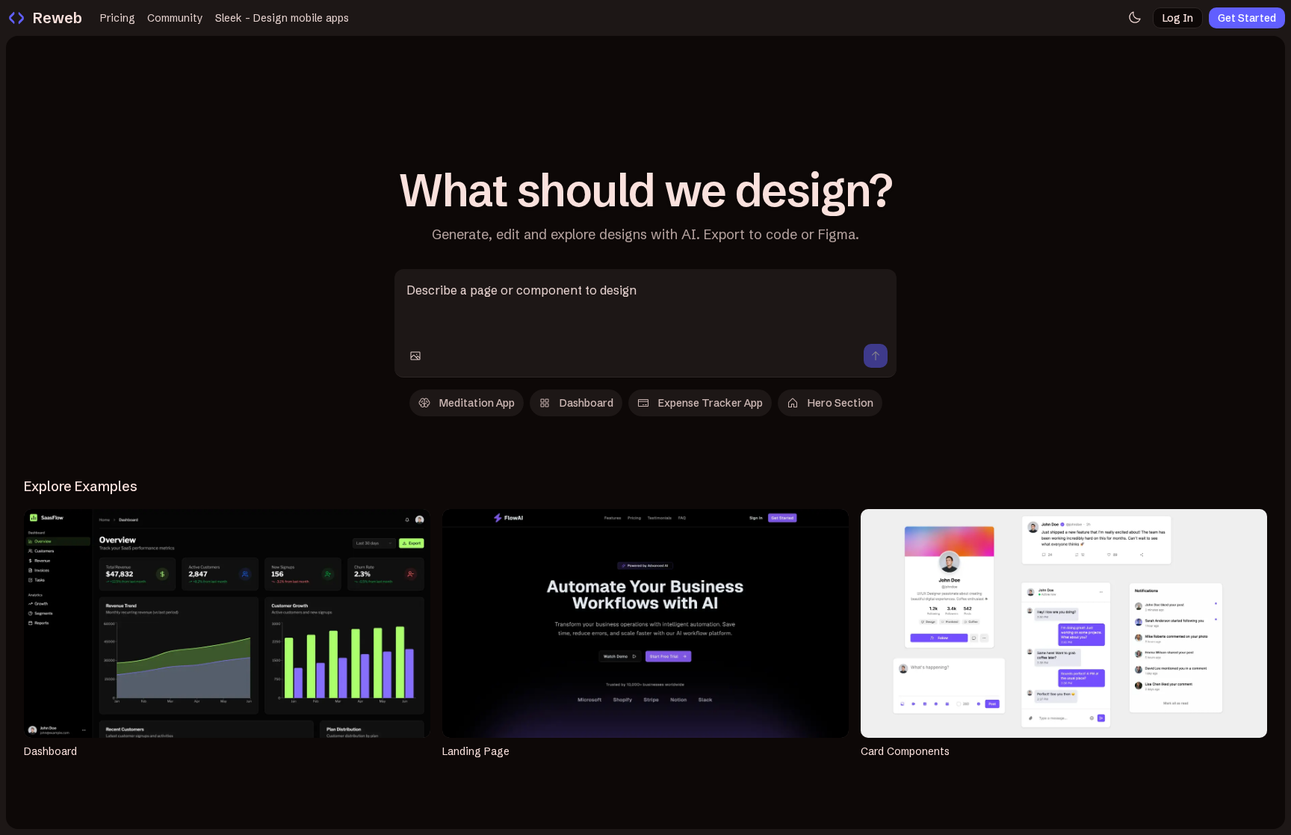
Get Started (1247, 18)
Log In (1177, 18)
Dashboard (586, 403)
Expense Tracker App (710, 403)
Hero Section (840, 403)
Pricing (117, 18)
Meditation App (477, 403)
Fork (236, 623)
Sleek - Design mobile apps (282, 18)
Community (175, 18)
